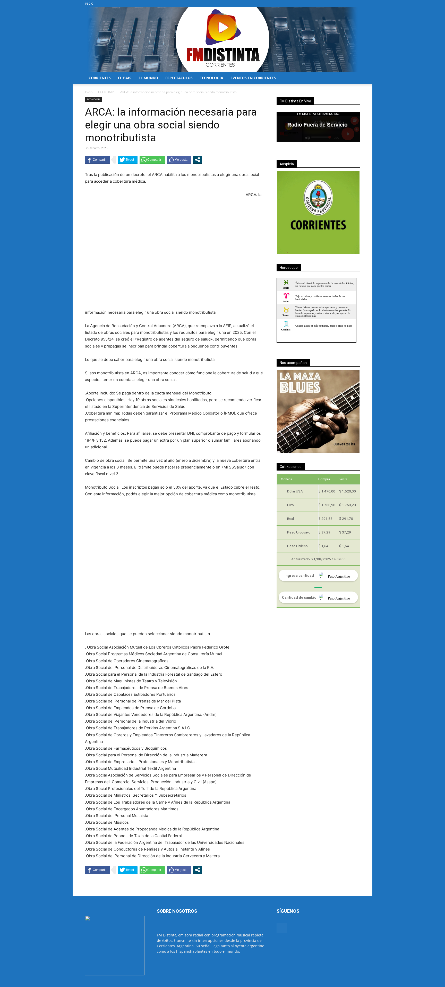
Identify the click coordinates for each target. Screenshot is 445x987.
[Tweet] (128, 160)
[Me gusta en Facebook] (179, 160)
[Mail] (356, 3)
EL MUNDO (148, 77)
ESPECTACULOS (179, 77)
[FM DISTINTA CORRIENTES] (222, 39)
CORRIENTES (100, 77)
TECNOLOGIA (211, 77)
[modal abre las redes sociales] (197, 160)
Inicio (88, 92)
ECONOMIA (106, 92)
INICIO (89, 3)
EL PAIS (124, 77)
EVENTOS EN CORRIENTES (253, 77)
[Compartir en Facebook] (97, 160)
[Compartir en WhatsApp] (152, 160)
